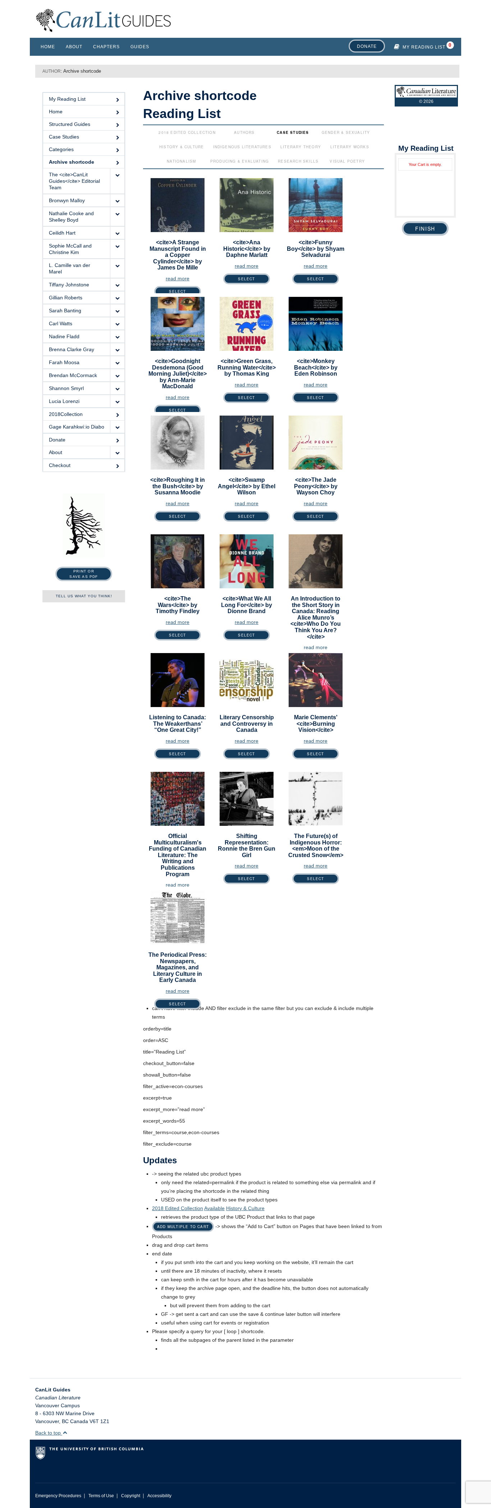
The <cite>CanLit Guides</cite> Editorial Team (74, 181)
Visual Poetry (347, 161)
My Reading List (424, 47)
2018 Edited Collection (187, 132)
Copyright (130, 1495)
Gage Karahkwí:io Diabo (76, 427)
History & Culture (181, 146)
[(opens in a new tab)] (316, 561)
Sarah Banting (65, 310)
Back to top (48, 1433)
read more (177, 278)
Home (48, 46)
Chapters (106, 46)
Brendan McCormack (73, 375)
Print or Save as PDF (83, 574)
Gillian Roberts (65, 297)
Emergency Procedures (58, 1495)
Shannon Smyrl (66, 388)
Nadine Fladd (64, 336)
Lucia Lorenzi (64, 401)
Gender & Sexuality (346, 132)
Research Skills (298, 161)
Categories (61, 149)
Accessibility (159, 1495)
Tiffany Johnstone (69, 284)
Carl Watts (60, 323)
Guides (139, 46)
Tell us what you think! (84, 596)
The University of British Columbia (119, 1456)
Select (177, 291)
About (74, 46)
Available (214, 1208)
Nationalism (181, 161)
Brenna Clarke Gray (71, 349)
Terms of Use (101, 1495)
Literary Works (349, 146)
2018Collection (66, 414)
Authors (244, 132)
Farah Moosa (64, 362)
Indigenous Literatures (242, 146)
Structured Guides (69, 124)
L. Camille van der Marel (69, 268)
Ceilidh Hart (62, 233)
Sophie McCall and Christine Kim (70, 249)
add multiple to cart (183, 1226)
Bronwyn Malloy (67, 200)
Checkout (59, 465)
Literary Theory (300, 146)
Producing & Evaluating (239, 161)
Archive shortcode (71, 162)
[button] (117, 181)
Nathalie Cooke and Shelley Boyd (71, 216)
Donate (367, 46)
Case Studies (64, 137)
